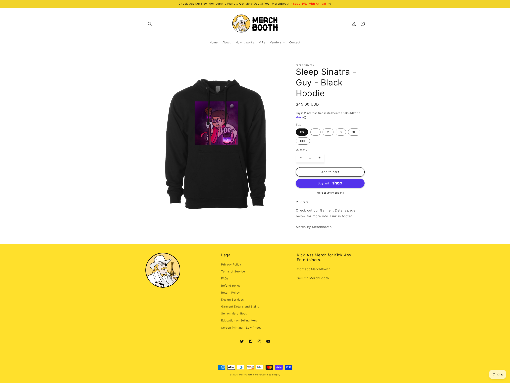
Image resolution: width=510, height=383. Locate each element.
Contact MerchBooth (314, 269)
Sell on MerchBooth (234, 313)
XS (302, 131)
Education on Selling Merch (240, 320)
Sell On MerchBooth (313, 278)
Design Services (232, 299)
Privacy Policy (231, 264)
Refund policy (231, 285)
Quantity (301, 149)
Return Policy (230, 292)
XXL (303, 140)
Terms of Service (233, 271)
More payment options (330, 192)
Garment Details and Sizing (240, 306)
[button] (149, 24)
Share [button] (304, 202)
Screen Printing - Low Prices (241, 327)
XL (354, 131)
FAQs (224, 278)
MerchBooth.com (248, 374)
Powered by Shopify (269, 374)
